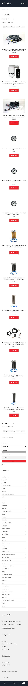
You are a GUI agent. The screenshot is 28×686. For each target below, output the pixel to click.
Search (14, 683)
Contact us (6, 649)
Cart (21, 682)
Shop (5, 646)
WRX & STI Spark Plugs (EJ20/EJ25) (12, 621)
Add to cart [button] (14, 56)
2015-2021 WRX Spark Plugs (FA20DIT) (13, 624)
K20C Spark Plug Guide (9, 628)
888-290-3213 (7, 665)
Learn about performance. (10, 644)
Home (3, 9)
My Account (4, 683)
